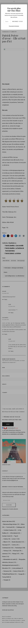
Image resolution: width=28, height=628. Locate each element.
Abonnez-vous (17, 21)
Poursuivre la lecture (14, 26)
